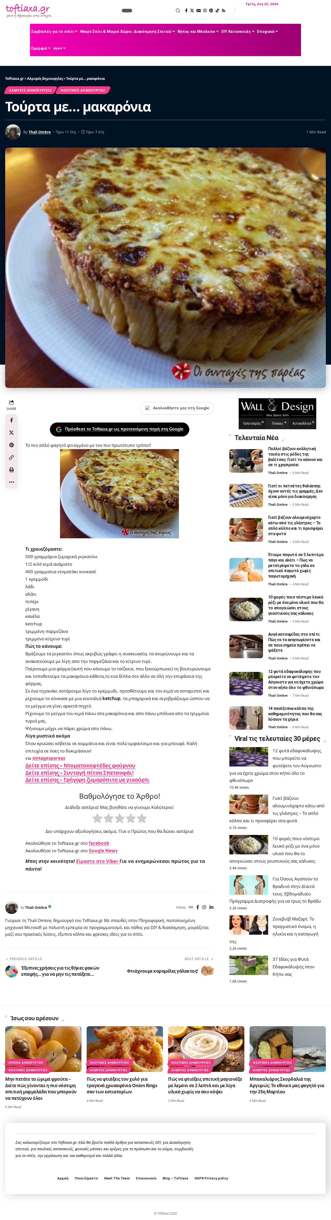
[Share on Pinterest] (11, 445)
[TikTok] (217, 10)
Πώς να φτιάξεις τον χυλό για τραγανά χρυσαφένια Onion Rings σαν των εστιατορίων (122, 1085)
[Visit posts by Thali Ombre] (11, 907)
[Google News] (198, 10)
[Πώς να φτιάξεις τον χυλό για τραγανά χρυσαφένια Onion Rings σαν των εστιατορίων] (125, 1049)
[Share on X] (11, 432)
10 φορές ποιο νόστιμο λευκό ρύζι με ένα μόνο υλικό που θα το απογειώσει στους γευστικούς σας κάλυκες (296, 605)
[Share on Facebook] (11, 420)
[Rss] (223, 10)
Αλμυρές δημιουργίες (30, 90)
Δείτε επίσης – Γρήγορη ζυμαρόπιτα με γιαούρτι (87, 779)
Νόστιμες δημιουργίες (83, 90)
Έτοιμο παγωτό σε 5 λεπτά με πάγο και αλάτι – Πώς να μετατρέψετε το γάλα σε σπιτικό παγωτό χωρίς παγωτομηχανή (296, 565)
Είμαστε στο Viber (97, 861)
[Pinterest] (211, 10)
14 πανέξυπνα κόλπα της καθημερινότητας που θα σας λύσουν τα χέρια (295, 714)
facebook (99, 843)
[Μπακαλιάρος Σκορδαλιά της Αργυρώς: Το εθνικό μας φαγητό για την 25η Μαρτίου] (288, 1049)
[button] (156, 10)
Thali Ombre (40, 131)
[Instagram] (205, 10)
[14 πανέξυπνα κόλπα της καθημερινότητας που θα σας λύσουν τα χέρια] (246, 718)
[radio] (97, 819)
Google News (103, 851)
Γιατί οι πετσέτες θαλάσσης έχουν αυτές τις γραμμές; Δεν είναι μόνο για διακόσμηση (295, 491)
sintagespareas (48, 758)
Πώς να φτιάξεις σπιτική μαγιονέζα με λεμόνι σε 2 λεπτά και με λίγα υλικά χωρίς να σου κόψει (205, 1085)
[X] (192, 10)
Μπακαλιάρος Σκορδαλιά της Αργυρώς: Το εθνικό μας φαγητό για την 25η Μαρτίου (287, 1085)
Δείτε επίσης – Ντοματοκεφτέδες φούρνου (80, 765)
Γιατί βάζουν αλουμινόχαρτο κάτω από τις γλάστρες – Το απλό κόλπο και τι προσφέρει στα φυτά (296, 525)
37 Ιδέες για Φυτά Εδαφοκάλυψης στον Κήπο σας (293, 966)
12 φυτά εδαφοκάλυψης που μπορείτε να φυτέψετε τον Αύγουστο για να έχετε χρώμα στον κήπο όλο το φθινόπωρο (296, 679)
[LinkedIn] (211, 908)
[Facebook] (186, 10)
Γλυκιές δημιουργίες (26, 1062)
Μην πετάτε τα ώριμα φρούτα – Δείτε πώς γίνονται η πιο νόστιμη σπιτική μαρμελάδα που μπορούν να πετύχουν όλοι (41, 1088)
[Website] (191, 908)
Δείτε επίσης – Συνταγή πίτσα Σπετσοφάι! (79, 772)
